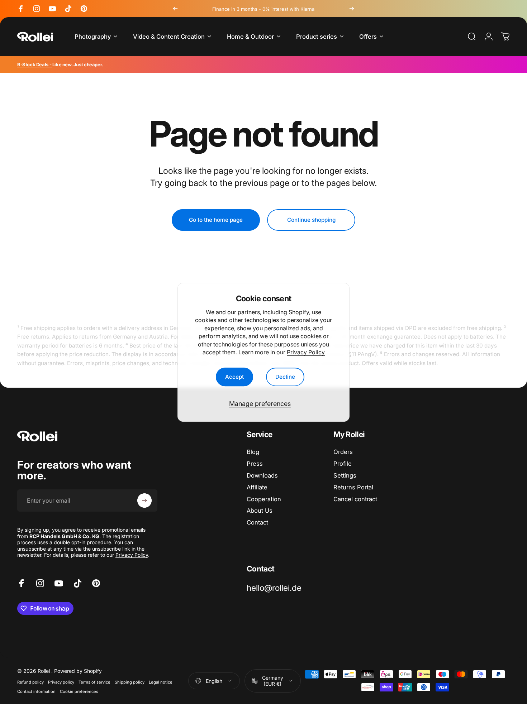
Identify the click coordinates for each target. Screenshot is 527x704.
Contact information (36, 691)
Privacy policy (61, 682)
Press (255, 463)
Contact (257, 522)
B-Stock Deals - (34, 64)
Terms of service (94, 682)
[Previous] (175, 8)
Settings (344, 475)
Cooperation (264, 499)
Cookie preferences (79, 691)
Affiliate (257, 487)
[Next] (352, 8)
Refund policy (30, 682)
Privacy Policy (306, 352)
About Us (259, 510)
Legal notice (160, 682)
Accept (234, 376)
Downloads (262, 475)
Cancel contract (355, 499)
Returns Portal (353, 487)
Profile (342, 463)
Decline (285, 376)
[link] (274, 588)
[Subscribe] (144, 500)
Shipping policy (129, 682)
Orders (343, 451)
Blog (253, 451)
